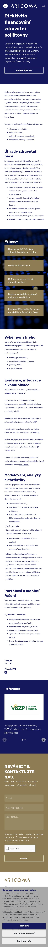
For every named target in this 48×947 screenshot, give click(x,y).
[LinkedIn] (5, 663)
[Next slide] (43, 740)
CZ (43, 5)
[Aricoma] (24, 6)
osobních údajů (11, 840)
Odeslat (24, 858)
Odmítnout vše (24, 941)
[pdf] (5, 672)
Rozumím (24, 926)
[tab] (22, 740)
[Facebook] (11, 663)
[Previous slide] (4, 740)
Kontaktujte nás (24, 70)
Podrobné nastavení (24, 933)
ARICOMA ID (24, 465)
